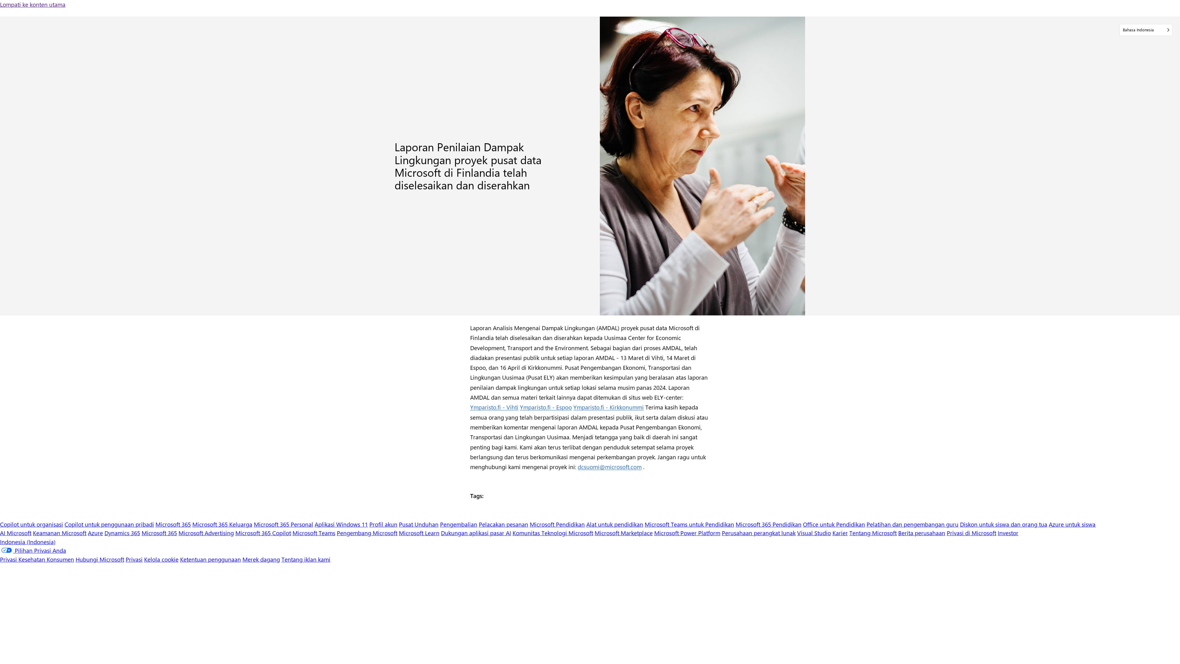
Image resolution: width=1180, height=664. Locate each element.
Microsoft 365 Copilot (263, 533)
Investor (1008, 533)
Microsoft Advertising (206, 533)
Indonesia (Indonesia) (28, 542)
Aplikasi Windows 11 (341, 524)
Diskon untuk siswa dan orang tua (1003, 524)
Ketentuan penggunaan (210, 559)
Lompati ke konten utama (32, 4)
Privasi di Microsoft (971, 533)
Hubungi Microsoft (100, 559)
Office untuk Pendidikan (834, 524)
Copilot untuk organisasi (31, 524)
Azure (95, 533)
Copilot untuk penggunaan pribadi (109, 524)
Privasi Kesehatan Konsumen (37, 559)
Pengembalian (458, 524)
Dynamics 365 (122, 533)
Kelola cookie (161, 559)
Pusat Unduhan (419, 524)
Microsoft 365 (173, 524)
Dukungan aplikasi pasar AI (476, 533)
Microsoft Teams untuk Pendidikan (689, 524)
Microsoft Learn (419, 533)
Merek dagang (261, 559)
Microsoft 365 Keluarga (222, 524)
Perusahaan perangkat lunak (759, 533)
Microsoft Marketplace (624, 533)
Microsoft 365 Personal (283, 524)
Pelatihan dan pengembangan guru (912, 524)
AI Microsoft (15, 533)
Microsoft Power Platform (687, 533)
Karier (840, 533)
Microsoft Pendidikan (557, 524)
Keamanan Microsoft (59, 533)
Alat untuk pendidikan (614, 524)
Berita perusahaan (921, 533)
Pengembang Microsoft (367, 533)
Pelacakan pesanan (503, 524)
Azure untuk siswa (1072, 524)
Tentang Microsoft (873, 533)
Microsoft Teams (314, 533)
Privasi (134, 559)
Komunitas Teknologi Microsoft (553, 533)
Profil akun (383, 524)
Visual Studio (814, 533)
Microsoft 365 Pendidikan (768, 524)
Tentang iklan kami (305, 559)
